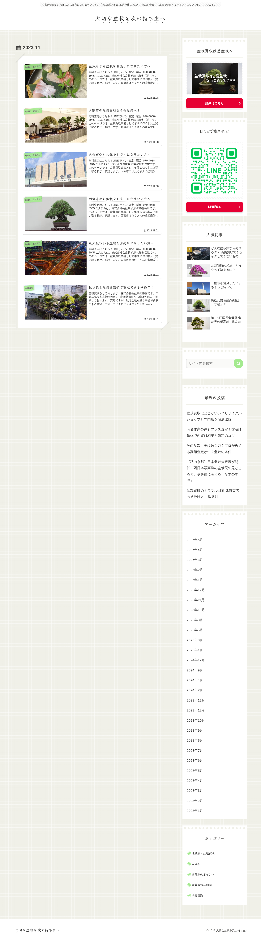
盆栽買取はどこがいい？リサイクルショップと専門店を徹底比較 (214, 416)
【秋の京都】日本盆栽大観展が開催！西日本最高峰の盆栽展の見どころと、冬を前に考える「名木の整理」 (214, 471)
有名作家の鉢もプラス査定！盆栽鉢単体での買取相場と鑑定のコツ (214, 432)
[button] (238, 363)
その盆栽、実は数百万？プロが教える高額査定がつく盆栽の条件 (214, 449)
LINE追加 (214, 206)
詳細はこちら (214, 103)
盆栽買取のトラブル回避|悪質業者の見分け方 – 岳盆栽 (213, 494)
